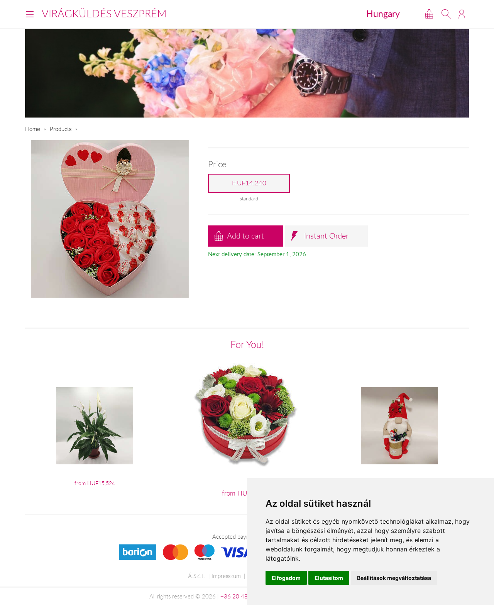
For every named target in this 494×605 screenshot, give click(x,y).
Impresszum (226, 576)
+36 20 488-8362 (243, 596)
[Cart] (429, 13)
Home (32, 129)
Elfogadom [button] (286, 578)
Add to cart (245, 235)
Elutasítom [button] (329, 578)
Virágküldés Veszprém (104, 13)
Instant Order (326, 235)
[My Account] (461, 13)
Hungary (383, 13)
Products (60, 129)
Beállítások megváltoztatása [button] (394, 578)
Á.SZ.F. (196, 576)
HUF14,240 (249, 183)
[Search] (446, 13)
